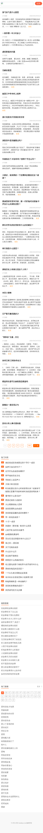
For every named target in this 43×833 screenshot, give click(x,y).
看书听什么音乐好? (13, 496)
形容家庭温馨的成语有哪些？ (17, 513)
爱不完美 (4, 793)
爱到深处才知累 (7, 707)
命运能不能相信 (11, 556)
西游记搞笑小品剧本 (13, 500)
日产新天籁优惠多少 (10, 314)
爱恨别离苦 (5, 800)
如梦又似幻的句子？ (13, 467)
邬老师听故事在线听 (9, 608)
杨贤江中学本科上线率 (11, 94)
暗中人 (4, 745)
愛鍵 (3, 807)
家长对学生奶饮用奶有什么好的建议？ (17, 225)
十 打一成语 (10, 522)
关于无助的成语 (11, 547)
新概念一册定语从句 (10, 405)
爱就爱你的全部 (7, 714)
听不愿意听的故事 (8, 664)
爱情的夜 (4, 790)
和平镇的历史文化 (12, 476)
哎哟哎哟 (4, 717)
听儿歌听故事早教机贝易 (11, 643)
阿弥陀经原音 (6, 769)
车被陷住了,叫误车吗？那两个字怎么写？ (19, 159)
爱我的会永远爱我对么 (10, 797)
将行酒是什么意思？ (10, 248)
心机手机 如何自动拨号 (14, 530)
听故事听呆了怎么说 (9, 612)
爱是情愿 (4, 786)
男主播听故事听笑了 (9, 636)
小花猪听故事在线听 (9, 653)
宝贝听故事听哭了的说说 (11, 639)
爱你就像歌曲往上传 (9, 748)
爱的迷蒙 (4, 772)
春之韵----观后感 (12, 543)
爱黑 (3, 734)
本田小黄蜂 (6, 293)
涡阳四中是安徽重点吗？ (12, 140)
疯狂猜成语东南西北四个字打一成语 (20, 463)
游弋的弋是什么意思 (10, 12)
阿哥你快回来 (6, 759)
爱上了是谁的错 (7, 724)
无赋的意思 (6, 70)
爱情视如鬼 (5, 762)
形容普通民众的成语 (13, 509)
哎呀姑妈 (4, 803)
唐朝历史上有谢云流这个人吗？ (15, 269)
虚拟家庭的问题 (8, 52)
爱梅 (3, 752)
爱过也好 (4, 783)
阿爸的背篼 (5, 755)
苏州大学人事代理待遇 (11, 423)
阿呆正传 (4, 731)
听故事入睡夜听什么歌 (10, 629)
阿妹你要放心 (6, 765)
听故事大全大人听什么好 (11, 619)
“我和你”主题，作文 (10, 337)
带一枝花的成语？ (12, 517)
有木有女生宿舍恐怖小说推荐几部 (19, 577)
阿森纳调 (4, 710)
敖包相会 (4, 779)
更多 (38, 686)
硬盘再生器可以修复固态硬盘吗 (15, 381)
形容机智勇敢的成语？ (14, 586)
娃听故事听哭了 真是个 (10, 622)
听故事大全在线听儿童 (10, 660)
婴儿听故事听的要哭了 (10, 667)
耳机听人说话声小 (12, 480)
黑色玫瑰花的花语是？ (14, 569)
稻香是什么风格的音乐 (14, 560)
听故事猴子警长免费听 (10, 615)
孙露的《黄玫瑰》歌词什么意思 (18, 526)
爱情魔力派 (5, 738)
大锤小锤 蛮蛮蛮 (12, 484)
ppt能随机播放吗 (12, 534)
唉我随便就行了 (7, 741)
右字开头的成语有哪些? (15, 471)
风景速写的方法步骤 (13, 590)
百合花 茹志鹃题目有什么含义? (18, 539)
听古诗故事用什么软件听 (11, 670)
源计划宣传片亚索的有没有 (13, 117)
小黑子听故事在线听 (9, 646)
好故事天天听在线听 (9, 657)
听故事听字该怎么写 (9, 632)
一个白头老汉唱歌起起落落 (16, 573)
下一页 (36, 445)
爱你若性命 (5, 720)
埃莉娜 (4, 776)
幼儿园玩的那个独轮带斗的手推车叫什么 (21, 564)
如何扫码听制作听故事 (10, 674)
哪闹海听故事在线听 (9, 626)
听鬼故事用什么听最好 (10, 650)
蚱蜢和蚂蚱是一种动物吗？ (16, 581)
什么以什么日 (10, 551)
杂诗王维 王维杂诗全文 (11, 360)
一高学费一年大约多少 (11, 33)
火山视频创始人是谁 (13, 504)
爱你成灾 (4, 727)
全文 (30, 26)
